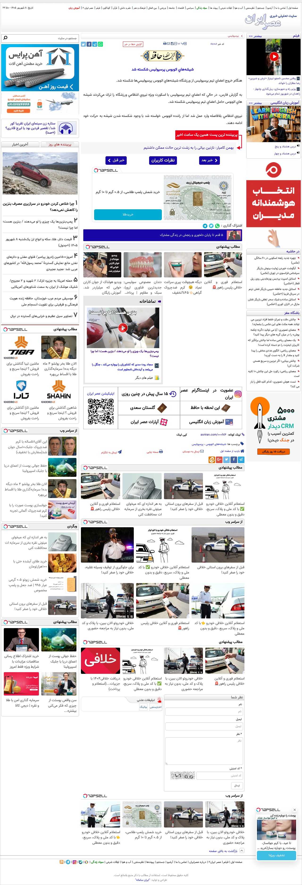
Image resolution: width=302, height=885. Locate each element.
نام (240, 704)
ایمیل (239, 719)
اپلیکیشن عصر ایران (100, 393)
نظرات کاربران (163, 160)
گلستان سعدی (142, 408)
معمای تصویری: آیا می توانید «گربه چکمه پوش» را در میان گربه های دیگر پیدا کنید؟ (275, 332)
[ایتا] (212, 460)
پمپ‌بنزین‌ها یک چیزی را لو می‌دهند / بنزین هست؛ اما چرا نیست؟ (125, 353)
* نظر (239, 734)
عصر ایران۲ (215, 862)
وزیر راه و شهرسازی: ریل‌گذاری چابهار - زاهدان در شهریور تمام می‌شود (276, 91)
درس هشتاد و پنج (286, 147)
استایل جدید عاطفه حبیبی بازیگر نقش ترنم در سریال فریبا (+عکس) (274, 291)
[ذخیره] (172, 44)
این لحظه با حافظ (205, 408)
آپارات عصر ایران (145, 422)
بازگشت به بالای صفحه (223, 851)
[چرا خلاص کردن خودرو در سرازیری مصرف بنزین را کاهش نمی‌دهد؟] (40, 173)
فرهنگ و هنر (139, 8)
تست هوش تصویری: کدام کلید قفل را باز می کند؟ (274, 384)
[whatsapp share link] (100, 44)
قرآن (115, 8)
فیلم (98, 8)
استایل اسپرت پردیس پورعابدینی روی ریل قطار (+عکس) (275, 281)
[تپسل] (96, 170)
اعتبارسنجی (156, 707)
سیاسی (190, 8)
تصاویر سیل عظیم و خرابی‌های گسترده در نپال (41, 316)
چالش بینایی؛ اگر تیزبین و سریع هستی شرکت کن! (276, 363)
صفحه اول (293, 8)
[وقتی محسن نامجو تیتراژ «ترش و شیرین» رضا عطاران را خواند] (274, 57)
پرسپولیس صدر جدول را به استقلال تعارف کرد (215, 36)
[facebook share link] (89, 44)
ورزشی (163, 8)
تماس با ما (280, 8)
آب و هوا (239, 8)
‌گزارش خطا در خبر (133, 44)
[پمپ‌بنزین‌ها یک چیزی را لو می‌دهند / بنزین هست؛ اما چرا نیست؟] (123, 328)
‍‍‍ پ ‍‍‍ (181, 43)
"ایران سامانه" (142, 880)
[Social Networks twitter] (211, 225)
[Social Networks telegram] (205, 225)
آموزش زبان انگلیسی (206, 422)
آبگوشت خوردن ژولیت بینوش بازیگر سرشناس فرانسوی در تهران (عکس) (278, 270)
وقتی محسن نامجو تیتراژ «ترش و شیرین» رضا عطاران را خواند (274, 81)
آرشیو (270, 8)
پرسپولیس (197, 444)
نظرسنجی (250, 8)
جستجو (260, 8)
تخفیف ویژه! (276, 855)
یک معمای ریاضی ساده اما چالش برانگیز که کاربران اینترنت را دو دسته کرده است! (273, 342)
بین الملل (152, 8)
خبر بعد (207, 160)
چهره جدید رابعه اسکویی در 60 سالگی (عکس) (276, 260)
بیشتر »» (255, 36)
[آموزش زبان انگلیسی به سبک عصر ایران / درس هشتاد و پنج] (274, 124)
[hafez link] (163, 55)
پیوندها (150, 862)
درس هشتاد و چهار (285, 154)
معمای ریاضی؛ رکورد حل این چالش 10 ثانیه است (273, 373)
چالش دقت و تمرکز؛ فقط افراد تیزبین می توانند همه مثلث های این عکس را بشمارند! (275, 321)
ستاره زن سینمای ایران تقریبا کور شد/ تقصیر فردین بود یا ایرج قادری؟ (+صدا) (30, 128)
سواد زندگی (202, 8)
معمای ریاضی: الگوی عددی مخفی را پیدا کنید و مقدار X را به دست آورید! (275, 353)
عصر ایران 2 (88, 8)
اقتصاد (181, 8)
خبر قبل (118, 160)
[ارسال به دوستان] (168, 43)
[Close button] (294, 809)
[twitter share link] (83, 44)
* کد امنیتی (236, 768)
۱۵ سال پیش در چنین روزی (145, 394)
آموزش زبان (74, 8)
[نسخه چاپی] (164, 43)
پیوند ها (214, 8)
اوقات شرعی (226, 8)
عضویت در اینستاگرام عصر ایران (206, 394)
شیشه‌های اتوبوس (216, 444)
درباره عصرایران (197, 862)
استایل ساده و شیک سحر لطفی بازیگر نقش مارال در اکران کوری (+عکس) (273, 301)
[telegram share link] (94, 44)
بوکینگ (143, 707)
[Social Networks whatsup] (217, 225)
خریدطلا (128, 214)
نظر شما (237, 697)
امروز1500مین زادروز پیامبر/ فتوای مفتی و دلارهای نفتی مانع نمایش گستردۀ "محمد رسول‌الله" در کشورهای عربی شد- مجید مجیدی (41, 263)
